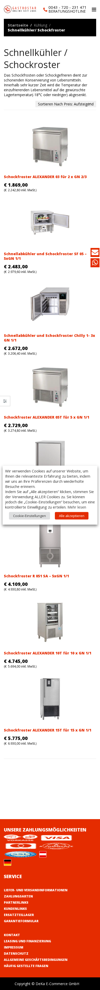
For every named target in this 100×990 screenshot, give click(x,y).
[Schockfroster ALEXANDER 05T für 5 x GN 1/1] (50, 386)
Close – (5, 402)
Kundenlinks (15, 908)
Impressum (13, 947)
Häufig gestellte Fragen (26, 966)
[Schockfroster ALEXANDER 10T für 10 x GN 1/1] (50, 622)
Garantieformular (21, 921)
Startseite (18, 25)
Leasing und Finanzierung (27, 941)
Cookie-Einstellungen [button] (29, 515)
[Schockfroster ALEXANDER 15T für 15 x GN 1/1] (50, 699)
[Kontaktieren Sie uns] (95, 253)
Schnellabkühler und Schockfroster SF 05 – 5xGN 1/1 (45, 256)
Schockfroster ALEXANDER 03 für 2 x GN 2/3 (45, 176)
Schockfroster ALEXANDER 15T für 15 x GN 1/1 (47, 730)
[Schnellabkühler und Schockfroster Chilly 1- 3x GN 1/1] (50, 304)
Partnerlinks (16, 902)
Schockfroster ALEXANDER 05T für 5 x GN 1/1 (46, 417)
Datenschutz (16, 953)
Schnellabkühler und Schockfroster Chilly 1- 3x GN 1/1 (49, 338)
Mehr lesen (76, 506)
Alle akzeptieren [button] (71, 515)
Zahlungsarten (18, 896)
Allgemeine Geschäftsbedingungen (35, 960)
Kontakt (12, 935)
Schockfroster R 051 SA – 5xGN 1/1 (36, 575)
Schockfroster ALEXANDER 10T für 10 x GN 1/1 (47, 653)
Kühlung (40, 25)
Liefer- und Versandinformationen (35, 890)
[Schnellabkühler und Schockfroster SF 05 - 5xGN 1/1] (50, 222)
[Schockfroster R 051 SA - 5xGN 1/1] (50, 544)
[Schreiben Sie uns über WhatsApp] (95, 263)
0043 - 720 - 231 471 (67, 7)
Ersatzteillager (19, 915)
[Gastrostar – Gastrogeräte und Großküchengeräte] (20, 8)
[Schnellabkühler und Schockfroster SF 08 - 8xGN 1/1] (50, 463)
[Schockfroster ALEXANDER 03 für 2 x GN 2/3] (50, 145)
